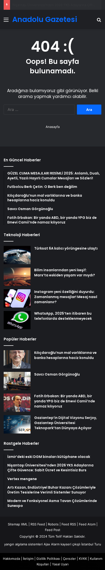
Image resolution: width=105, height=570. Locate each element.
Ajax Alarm (52, 544)
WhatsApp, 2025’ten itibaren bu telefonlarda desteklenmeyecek (63, 316)
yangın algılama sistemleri (23, 544)
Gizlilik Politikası (48, 558)
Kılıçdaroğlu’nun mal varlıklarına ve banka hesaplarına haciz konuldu (65, 355)
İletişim (28, 558)
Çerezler (69, 558)
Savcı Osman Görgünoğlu (57, 374)
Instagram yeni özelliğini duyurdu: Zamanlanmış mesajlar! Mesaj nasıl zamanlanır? (65, 296)
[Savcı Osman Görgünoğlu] (17, 381)
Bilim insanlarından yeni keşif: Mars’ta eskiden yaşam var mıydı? (64, 273)
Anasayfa (53, 127)
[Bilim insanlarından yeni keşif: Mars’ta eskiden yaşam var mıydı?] (17, 277)
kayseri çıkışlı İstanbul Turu (81, 544)
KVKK (83, 558)
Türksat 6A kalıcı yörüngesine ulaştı (66, 248)
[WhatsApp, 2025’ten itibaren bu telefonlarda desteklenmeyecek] (17, 320)
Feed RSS (69, 524)
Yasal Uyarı (60, 564)
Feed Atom (87, 524)
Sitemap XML (18, 524)
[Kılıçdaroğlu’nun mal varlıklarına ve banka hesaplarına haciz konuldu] (17, 359)
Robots (53, 524)
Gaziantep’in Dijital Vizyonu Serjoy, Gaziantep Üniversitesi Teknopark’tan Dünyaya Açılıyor (65, 422)
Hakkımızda (11, 558)
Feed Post (52, 530)
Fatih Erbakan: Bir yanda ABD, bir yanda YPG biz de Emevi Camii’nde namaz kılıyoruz (64, 401)
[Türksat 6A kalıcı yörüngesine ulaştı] (17, 255)
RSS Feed (38, 524)
